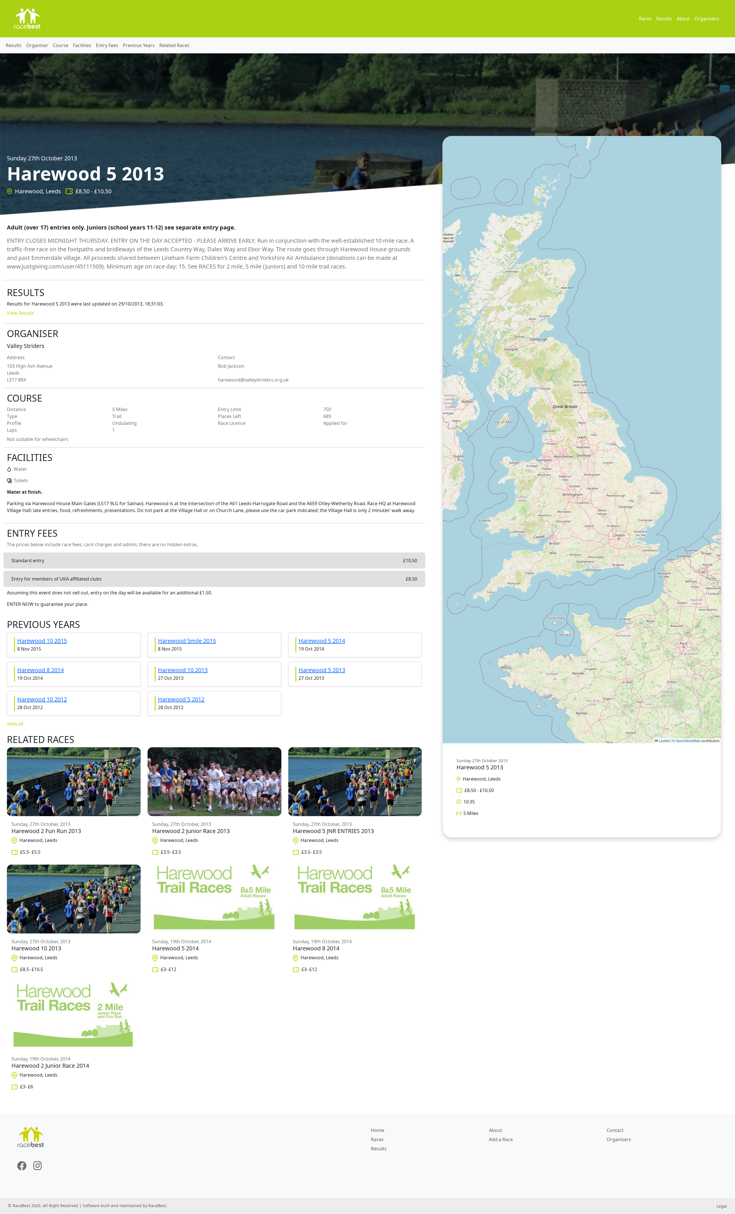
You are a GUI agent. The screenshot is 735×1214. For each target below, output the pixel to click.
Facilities (82, 45)
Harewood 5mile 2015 (187, 641)
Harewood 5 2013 (322, 670)
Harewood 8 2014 (40, 670)
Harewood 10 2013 (183, 670)
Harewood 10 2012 (42, 699)
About (683, 18)
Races (645, 18)
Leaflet (664, 740)
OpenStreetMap (688, 740)
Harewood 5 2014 (322, 641)
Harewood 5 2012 (181, 699)
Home (377, 1130)
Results (664, 18)
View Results (20, 313)
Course (60, 45)
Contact (615, 1130)
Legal (722, 1206)
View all (15, 724)
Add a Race (501, 1139)
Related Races (174, 45)
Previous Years (139, 45)
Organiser (37, 45)
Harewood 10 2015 (42, 641)
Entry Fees (107, 45)
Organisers (707, 18)
